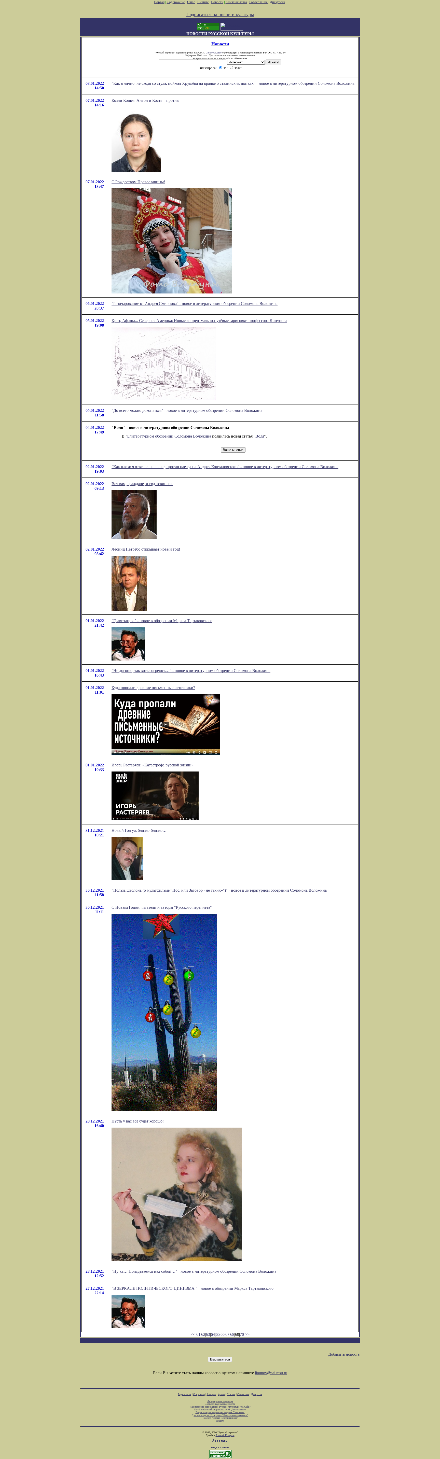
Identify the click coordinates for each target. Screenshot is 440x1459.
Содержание (176, 2)
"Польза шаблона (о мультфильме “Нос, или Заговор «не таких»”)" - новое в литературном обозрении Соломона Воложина (219, 890)
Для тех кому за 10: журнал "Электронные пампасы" (220, 1415)
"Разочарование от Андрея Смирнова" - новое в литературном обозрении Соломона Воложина (195, 303)
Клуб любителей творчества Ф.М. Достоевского (220, 1409)
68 (232, 1334)
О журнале (199, 1394)
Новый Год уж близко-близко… (139, 830)
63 (208, 1334)
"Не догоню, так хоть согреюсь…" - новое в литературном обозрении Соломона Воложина (191, 670)
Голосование (258, 2)
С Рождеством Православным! (138, 182)
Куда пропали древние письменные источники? (153, 687)
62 (203, 1334)
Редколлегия (184, 1394)
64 (213, 1334)
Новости (217, 2)
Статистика (243, 1394)
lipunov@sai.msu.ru (271, 1373)
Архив (221, 1394)
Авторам (211, 1394)
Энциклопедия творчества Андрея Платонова (220, 1412)
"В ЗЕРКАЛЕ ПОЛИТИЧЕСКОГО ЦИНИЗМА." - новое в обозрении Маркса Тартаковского (192, 1288)
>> (247, 1334)
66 (223, 1334)
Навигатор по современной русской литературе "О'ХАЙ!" (220, 1406)
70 (242, 1334)
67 (227, 1334)
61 (198, 1334)
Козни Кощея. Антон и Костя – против (145, 100)
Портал (159, 2)
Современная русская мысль (220, 1403)
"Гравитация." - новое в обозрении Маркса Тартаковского (162, 621)
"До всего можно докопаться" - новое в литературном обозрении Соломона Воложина (187, 410)
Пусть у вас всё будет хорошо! (138, 1121)
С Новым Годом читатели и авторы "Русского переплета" (162, 907)
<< (193, 1334)
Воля (259, 436)
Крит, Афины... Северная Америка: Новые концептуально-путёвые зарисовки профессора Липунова (199, 320)
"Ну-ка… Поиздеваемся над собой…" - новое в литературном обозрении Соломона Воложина (194, 1271)
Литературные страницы (220, 1401)
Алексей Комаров (225, 1435)
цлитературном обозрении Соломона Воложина (169, 436)
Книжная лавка (236, 2)
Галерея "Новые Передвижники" (220, 1417)
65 (218, 1334)
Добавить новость (344, 1354)
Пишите (203, 2)
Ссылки (231, 1394)
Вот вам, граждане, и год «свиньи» (142, 484)
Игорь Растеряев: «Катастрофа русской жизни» (153, 765)
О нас (191, 2)
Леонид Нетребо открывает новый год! (146, 549)
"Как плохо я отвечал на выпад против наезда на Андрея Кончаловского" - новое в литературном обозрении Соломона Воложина (225, 467)
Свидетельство (214, 52)
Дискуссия (277, 2)
